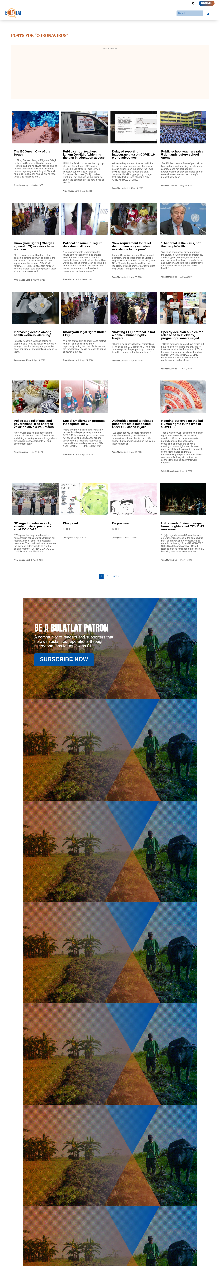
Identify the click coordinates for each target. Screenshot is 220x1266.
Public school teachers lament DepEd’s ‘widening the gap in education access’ (84, 152)
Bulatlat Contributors (170, 471)
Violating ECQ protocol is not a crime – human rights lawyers (133, 331)
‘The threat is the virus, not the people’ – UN (183, 242)
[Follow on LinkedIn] (181, 3)
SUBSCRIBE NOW (64, 660)
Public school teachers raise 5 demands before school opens (183, 152)
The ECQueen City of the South (35, 152)
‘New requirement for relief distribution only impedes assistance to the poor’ (133, 242)
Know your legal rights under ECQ (84, 331)
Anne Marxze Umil (71, 191)
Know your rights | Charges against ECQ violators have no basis (35, 242)
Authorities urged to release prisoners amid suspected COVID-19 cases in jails (133, 427)
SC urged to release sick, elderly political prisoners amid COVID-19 (35, 522)
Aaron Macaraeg (21, 185)
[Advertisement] (110, 73)
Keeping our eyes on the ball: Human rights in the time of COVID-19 (183, 427)
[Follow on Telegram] (193, 3)
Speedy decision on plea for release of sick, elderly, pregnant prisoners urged (183, 331)
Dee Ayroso (68, 538)
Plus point (84, 522)
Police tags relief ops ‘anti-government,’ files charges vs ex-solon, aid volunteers (35, 427)
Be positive (133, 522)
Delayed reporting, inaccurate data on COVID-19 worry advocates (133, 152)
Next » (116, 576)
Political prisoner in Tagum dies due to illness (84, 242)
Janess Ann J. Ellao (22, 360)
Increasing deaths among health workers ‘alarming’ (35, 331)
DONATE (206, 3)
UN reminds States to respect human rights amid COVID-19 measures (183, 522)
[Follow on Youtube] (187, 3)
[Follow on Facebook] (170, 3)
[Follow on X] (176, 3)
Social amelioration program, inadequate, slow (84, 427)
